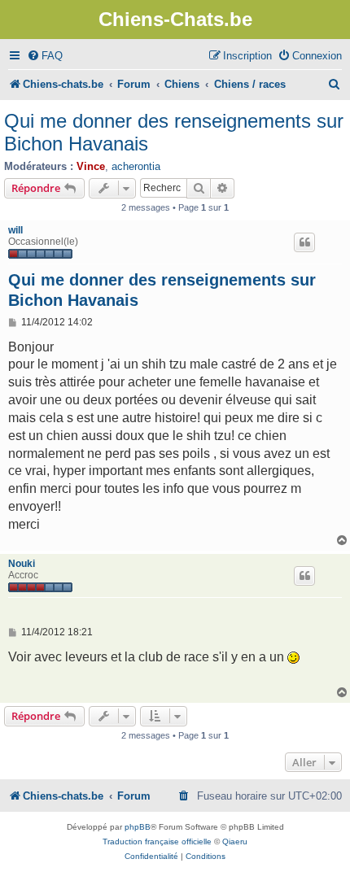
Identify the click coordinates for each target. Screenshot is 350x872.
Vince (91, 166)
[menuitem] (45, 56)
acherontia (136, 166)
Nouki (21, 563)
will (15, 230)
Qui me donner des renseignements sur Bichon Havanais (173, 132)
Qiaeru (234, 841)
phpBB (138, 826)
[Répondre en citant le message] (304, 242)
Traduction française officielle (157, 841)
